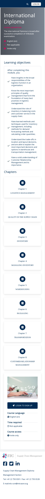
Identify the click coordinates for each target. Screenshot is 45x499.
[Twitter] (11, 464)
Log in (36, 4)
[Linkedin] (17, 464)
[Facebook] (5, 464)
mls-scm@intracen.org (18, 483)
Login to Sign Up (23, 405)
